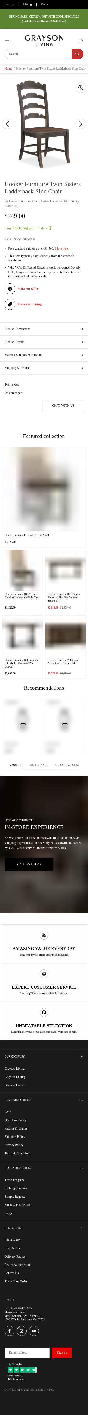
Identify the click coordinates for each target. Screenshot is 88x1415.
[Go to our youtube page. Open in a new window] (34, 1331)
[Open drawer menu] (7, 41)
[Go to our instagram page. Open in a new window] (22, 1331)
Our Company (15, 1056)
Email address (18, 1352)
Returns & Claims (16, 1128)
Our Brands (39, 765)
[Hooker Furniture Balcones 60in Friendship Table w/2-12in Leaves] (22, 636)
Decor (45, 4)
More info (61, 248)
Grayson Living (15, 1068)
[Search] (77, 54)
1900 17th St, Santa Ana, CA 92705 (25, 1319)
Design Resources (18, 1168)
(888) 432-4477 (23, 1308)
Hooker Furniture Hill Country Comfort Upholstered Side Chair (22, 596)
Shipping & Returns (17, 368)
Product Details (14, 342)
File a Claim (12, 1240)
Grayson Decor (14, 1085)
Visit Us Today (29, 864)
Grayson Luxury (15, 1077)
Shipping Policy (15, 1136)
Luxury (9, 4)
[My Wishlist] (70, 40)
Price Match (12, 1248)
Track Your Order (16, 1281)
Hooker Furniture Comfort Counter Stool (27, 535)
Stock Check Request (18, 1205)
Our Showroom (67, 765)
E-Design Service (16, 1188)
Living (27, 4)
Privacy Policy (14, 1145)
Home (8, 68)
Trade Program (14, 1180)
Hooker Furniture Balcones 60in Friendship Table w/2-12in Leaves (22, 663)
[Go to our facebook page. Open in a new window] (9, 1331)
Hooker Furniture (20, 201)
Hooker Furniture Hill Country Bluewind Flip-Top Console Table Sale (64, 597)
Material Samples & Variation (23, 355)
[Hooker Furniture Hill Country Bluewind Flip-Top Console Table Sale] (65, 570)
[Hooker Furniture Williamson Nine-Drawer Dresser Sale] (65, 636)
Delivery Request (15, 1256)
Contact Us (12, 1273)
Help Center (13, 1228)
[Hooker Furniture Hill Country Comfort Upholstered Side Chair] (22, 570)
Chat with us (63, 405)
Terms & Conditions (17, 1153)
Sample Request (15, 1196)
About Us (16, 765)
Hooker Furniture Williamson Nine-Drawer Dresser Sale (63, 661)
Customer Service (18, 1100)
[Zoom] (81, 88)
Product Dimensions (17, 329)
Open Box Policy (15, 1120)
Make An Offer (28, 288)
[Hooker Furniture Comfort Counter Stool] (44, 489)
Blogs (8, 1213)
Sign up (62, 1352)
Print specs (12, 384)
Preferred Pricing (30, 304)
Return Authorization (18, 1264)
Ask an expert (14, 393)
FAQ (8, 1112)
